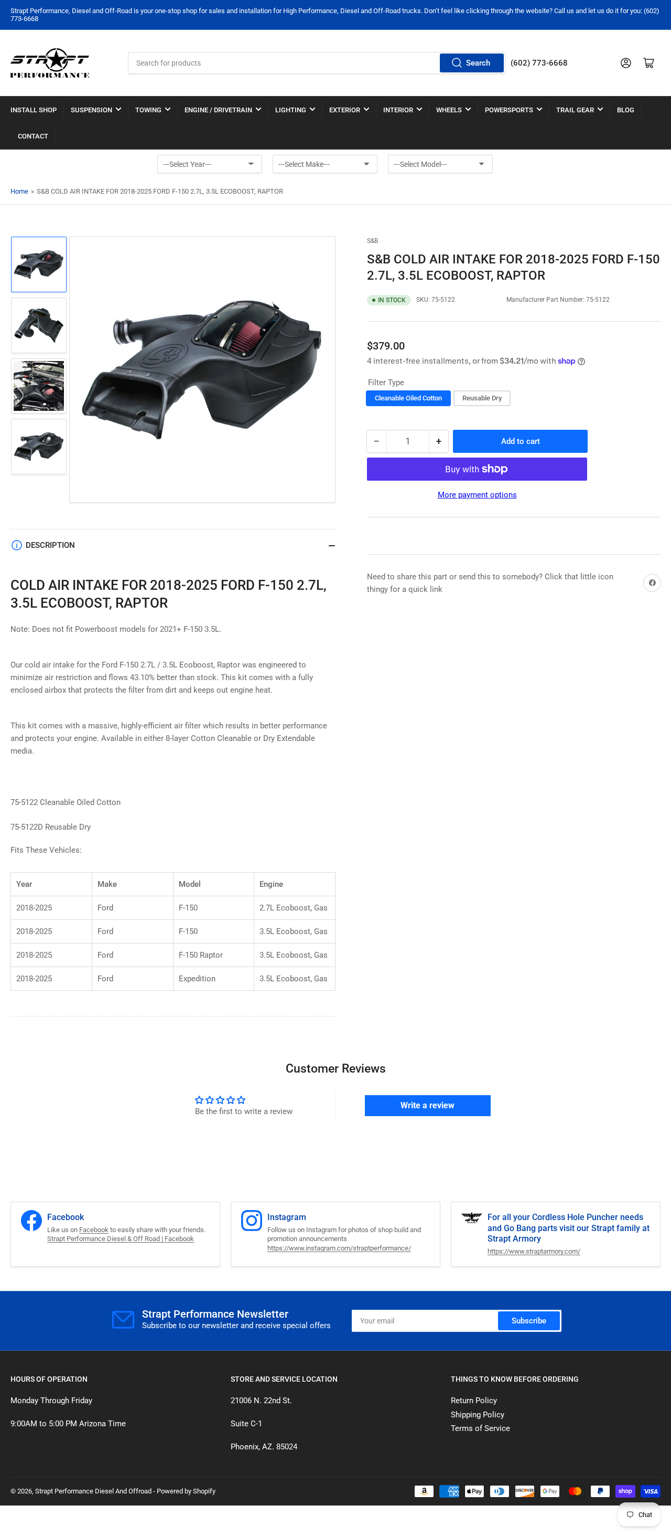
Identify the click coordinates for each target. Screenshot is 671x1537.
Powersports (509, 110)
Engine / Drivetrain (218, 110)
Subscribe (529, 1321)
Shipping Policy (477, 1414)
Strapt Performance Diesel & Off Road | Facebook (120, 1239)
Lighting (290, 110)
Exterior (344, 110)
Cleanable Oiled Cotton (408, 398)
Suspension (91, 110)
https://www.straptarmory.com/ (534, 1251)
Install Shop (33, 110)
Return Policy (474, 1400)
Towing (148, 110)
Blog (625, 110)
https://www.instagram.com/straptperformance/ (339, 1248)
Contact (33, 136)
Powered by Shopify (186, 1491)
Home (19, 191)
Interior (398, 110)
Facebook (94, 1230)
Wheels (449, 110)
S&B (372, 241)
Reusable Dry (482, 398)
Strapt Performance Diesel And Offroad (93, 1491)
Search (478, 63)
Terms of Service (480, 1428)
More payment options (477, 495)
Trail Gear (575, 110)
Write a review (427, 1105)
